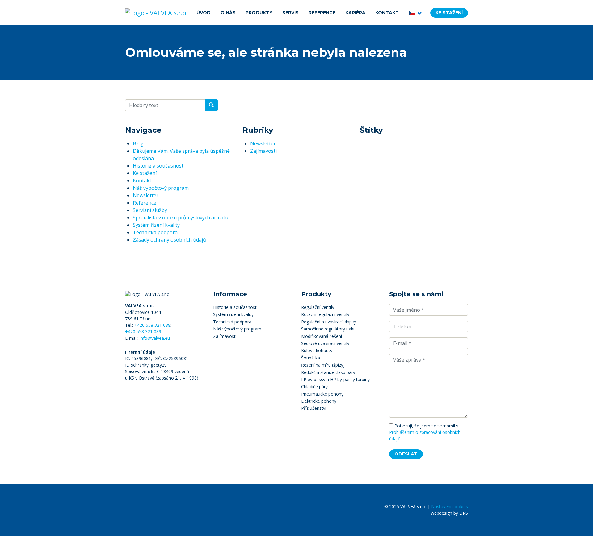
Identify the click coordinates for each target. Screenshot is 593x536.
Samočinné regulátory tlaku (328, 329)
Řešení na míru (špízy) (323, 365)
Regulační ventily (317, 307)
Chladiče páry (314, 386)
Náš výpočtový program (161, 188)
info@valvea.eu (155, 338)
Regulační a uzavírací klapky (328, 322)
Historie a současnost (158, 165)
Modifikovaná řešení (321, 336)
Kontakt (142, 180)
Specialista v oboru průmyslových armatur (181, 217)
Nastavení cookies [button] (449, 506)
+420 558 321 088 (152, 325)
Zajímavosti (263, 151)
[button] (414, 13)
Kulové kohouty (316, 350)
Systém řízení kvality (156, 225)
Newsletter (145, 195)
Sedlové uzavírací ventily (325, 343)
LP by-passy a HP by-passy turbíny (335, 379)
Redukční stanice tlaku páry (328, 372)
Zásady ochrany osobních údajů (169, 239)
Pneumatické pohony (322, 394)
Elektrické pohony (318, 401)
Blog (138, 143)
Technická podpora (155, 232)
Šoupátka (310, 358)
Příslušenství (313, 408)
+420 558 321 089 (143, 331)
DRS (463, 513)
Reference (144, 202)
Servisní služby (150, 210)
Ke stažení (449, 12)
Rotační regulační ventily (325, 314)
